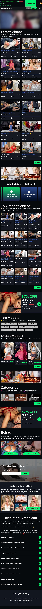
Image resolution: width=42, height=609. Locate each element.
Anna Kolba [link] (24, 94)
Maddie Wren (33, 326)
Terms (10, 598)
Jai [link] (2, 94)
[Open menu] (39, 8)
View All (37, 162)
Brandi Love (5, 323)
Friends (30, 598)
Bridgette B (20, 330)
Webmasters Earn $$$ (27, 600)
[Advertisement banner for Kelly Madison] (21, 173)
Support (5, 598)
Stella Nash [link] (3, 114)
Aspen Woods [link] (25, 52)
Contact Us (35, 598)
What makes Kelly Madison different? (11, 584)
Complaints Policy (23, 598)
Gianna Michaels (23, 326)
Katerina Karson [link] (32, 261)
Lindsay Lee (12, 330)
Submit (25, 473)
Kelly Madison (32, 323)
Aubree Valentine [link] (19, 280)
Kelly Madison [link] (4, 156)
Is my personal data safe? (8, 553)
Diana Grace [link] (4, 135)
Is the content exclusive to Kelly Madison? (13, 542)
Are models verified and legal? (10, 568)
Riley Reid (4, 330)
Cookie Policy (16, 598)
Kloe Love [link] (24, 156)
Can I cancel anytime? (7, 537)
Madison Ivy (14, 326)
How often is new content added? (10, 574)
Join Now (34, 8)
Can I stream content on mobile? (10, 558)
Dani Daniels (29, 330)
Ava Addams (13, 323)
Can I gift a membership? (8, 579)
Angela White (5, 326)
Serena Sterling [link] (25, 73)
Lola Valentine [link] (32, 280)
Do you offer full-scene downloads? (11, 563)
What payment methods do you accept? (12, 547)
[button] (41, 354)
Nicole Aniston (22, 323)
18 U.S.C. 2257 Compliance (15, 600)
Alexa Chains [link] (4, 241)
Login (28, 8)
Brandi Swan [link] (25, 135)
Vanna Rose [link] (4, 52)
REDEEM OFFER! (31, 3)
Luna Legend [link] (4, 73)
